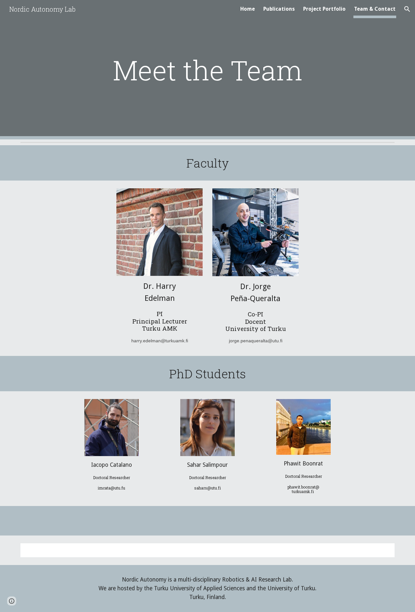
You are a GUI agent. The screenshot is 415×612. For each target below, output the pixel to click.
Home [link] (247, 9)
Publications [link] (279, 9)
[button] (407, 9)
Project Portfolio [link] (324, 9)
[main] (207, 69)
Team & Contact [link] (375, 9)
